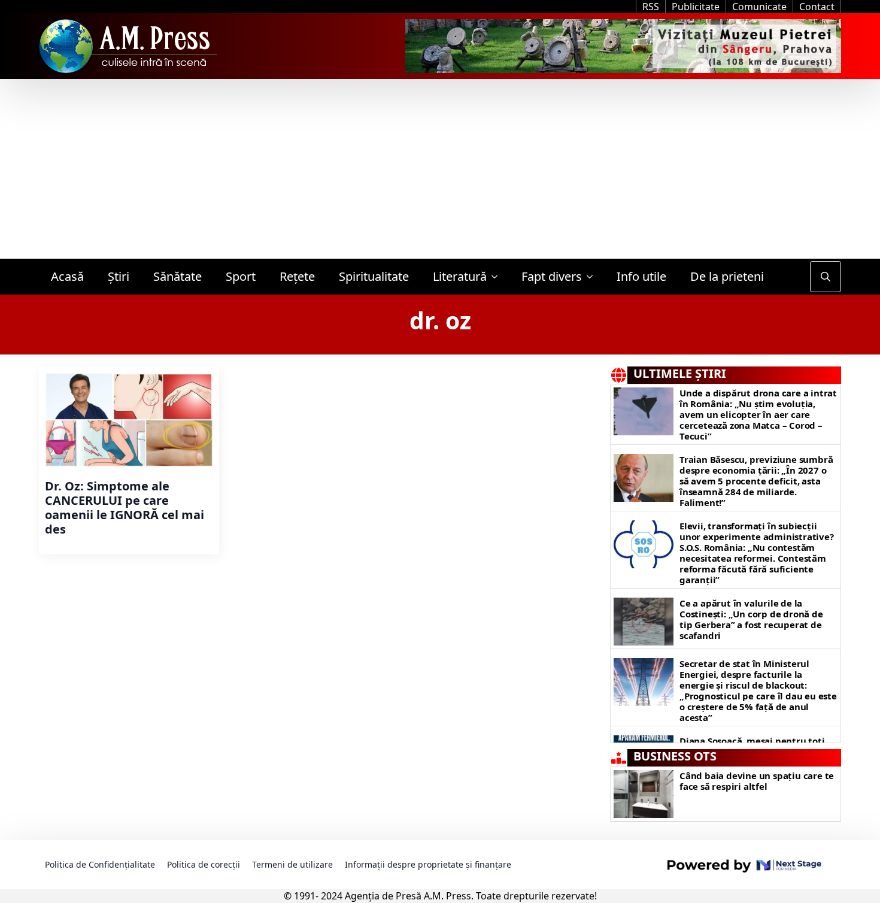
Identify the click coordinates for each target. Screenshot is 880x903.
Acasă (67, 276)
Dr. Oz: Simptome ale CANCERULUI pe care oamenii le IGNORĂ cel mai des (124, 508)
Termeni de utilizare (292, 864)
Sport (241, 276)
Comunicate (759, 6)
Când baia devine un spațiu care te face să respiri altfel (756, 781)
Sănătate (177, 276)
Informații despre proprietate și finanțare (428, 864)
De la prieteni (727, 276)
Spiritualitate (374, 276)
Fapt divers (551, 276)
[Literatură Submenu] (498, 277)
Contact (817, 6)
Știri (118, 276)
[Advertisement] (440, 169)
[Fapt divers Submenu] (593, 277)
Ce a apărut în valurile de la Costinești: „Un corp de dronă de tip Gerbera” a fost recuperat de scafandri (751, 619)
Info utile (641, 276)
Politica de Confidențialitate (100, 864)
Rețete (297, 276)
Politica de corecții (203, 864)
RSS (650, 6)
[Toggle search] (825, 276)
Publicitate (696, 6)
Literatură (460, 276)
